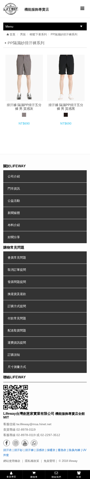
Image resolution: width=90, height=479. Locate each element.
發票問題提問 (17, 282)
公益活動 (14, 200)
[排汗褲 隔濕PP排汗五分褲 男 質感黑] (66, 78)
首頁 (12, 34)
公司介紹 (14, 176)
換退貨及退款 (17, 294)
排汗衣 (7, 450)
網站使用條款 (11, 461)
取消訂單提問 (17, 269)
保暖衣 (51, 450)
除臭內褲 (74, 450)
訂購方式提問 (17, 306)
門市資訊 (14, 188)
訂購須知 (14, 354)
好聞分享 (14, 237)
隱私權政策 (32, 461)
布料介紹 (14, 225)
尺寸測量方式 (17, 367)
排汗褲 (29, 450)
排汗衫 (18, 450)
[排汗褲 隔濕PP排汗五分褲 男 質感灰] (24, 78)
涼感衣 (40, 450)
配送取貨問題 (17, 330)
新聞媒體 (14, 213)
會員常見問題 (17, 257)
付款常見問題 (17, 318)
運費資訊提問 (17, 342)
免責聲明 (49, 461)
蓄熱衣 (62, 450)
